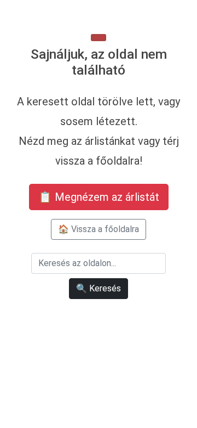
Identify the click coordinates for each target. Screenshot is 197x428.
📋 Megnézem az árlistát (98, 197)
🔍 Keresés (98, 288)
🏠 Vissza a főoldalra (98, 229)
